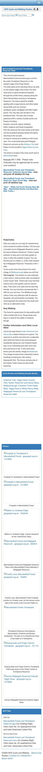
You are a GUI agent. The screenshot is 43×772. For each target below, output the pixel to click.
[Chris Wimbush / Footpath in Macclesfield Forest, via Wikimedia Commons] (21, 491)
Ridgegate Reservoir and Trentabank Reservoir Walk (19, 393)
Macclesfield (8, 155)
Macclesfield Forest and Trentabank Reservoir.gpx (19, 722)
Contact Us (14, 755)
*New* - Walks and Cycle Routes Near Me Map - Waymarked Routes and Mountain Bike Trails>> (21, 189)
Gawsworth (33, 351)
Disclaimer (25, 755)
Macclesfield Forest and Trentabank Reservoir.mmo (19, 739)
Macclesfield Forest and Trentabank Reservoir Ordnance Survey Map (18, 171)
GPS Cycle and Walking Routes (18, 9)
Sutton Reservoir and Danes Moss (23, 382)
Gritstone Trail (29, 144)
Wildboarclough (17, 272)
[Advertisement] (21, 43)
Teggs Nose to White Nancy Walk (23, 388)
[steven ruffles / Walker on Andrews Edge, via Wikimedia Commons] (21, 520)
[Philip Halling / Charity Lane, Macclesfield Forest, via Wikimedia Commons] (21, 584)
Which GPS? (7, 758)
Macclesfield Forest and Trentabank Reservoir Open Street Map (18, 179)
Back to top (36, 752)
